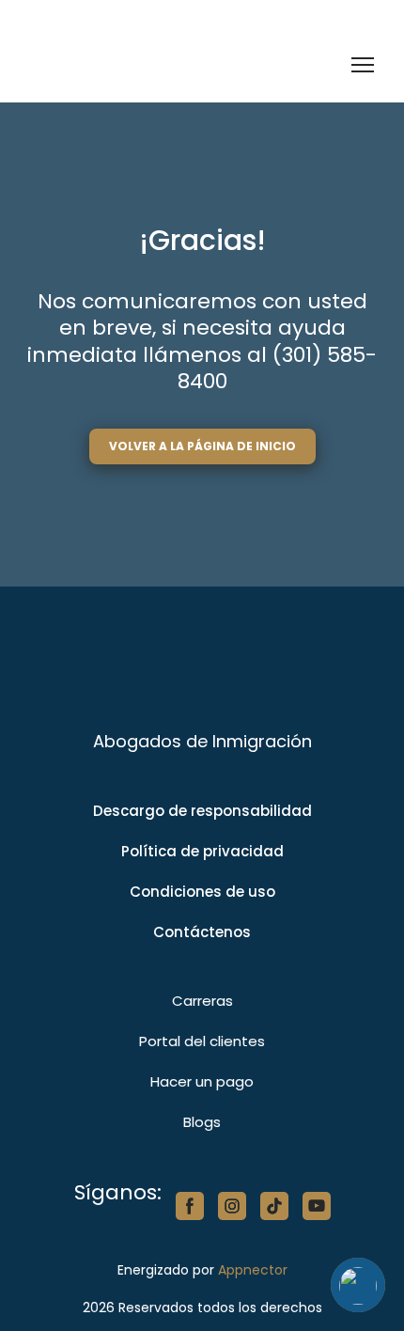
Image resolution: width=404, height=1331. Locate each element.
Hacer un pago (202, 1081)
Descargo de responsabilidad (202, 811)
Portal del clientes (202, 1041)
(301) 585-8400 (278, 368)
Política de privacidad (202, 851)
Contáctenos (202, 932)
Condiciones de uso (202, 891)
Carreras (202, 1000)
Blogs (202, 1122)
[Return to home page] (124, 65)
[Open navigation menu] (362, 65)
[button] (202, 446)
